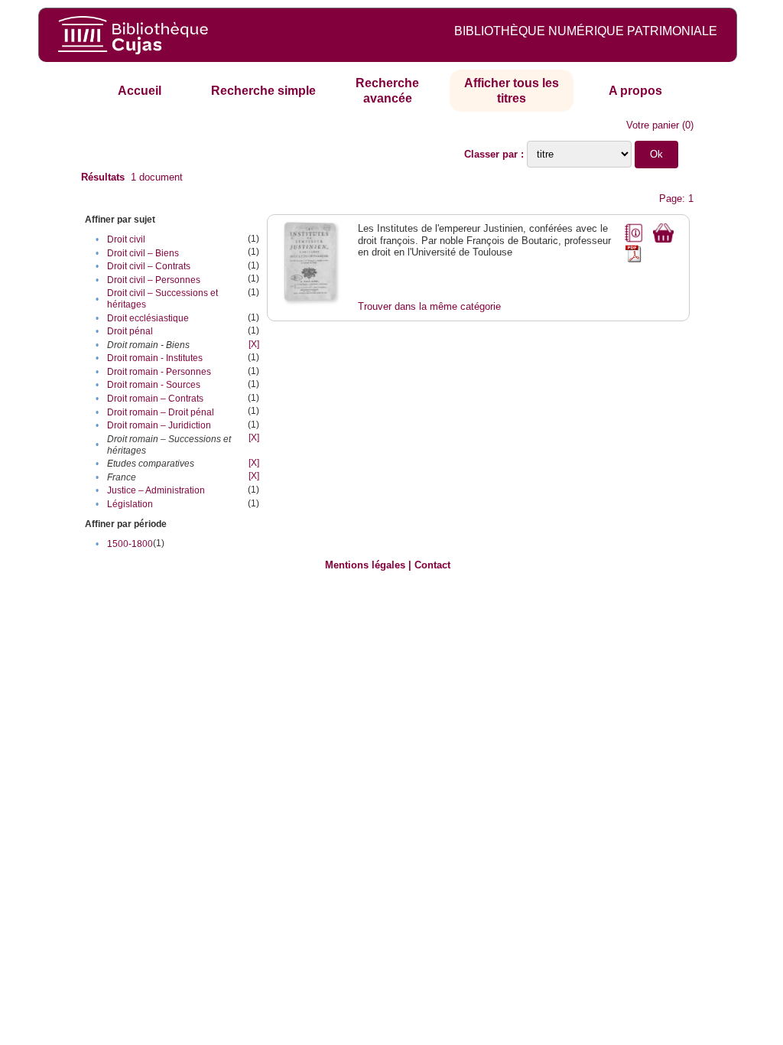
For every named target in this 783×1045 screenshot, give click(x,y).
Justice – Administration (156, 490)
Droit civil (126, 239)
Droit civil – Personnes (153, 280)
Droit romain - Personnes (159, 371)
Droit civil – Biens (143, 253)
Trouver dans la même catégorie (429, 306)
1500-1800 (130, 544)
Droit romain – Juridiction (159, 425)
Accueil (139, 90)
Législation (130, 504)
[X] (254, 344)
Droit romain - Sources (153, 384)
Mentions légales (365, 565)
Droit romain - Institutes (155, 358)
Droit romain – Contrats (155, 398)
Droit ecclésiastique (148, 318)
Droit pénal (130, 331)
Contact (432, 565)
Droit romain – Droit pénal (160, 412)
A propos (635, 90)
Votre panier (652, 125)
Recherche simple (263, 90)
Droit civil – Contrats (148, 266)
